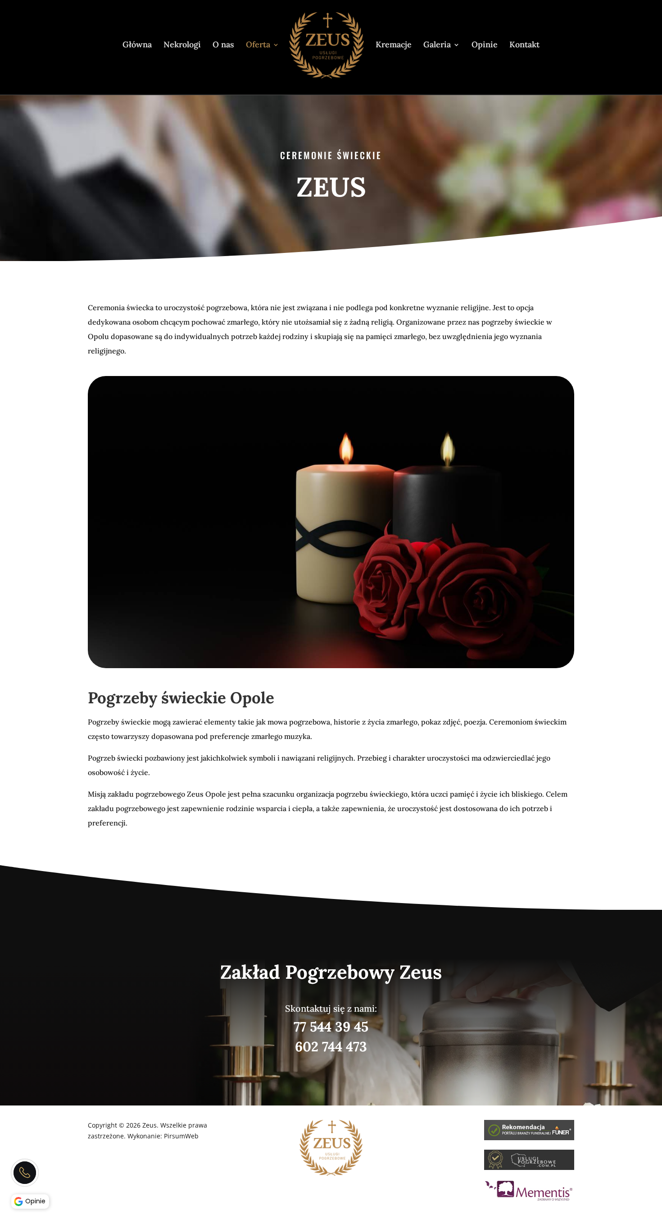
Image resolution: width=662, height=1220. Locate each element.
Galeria (437, 45)
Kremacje (394, 45)
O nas (223, 45)
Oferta (258, 45)
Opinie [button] (35, 1201)
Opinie (485, 45)
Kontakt (524, 45)
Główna (137, 45)
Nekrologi (182, 45)
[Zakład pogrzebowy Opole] (529, 1137)
